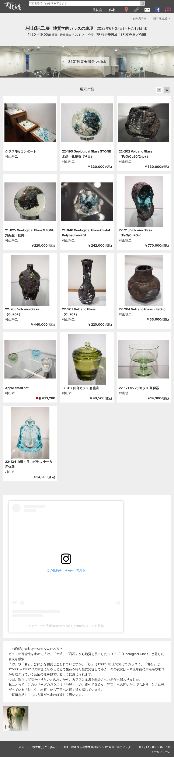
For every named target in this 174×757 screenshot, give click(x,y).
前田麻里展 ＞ (162, 18)
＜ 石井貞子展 (137, 18)
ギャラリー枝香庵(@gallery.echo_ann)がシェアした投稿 (66, 625)
